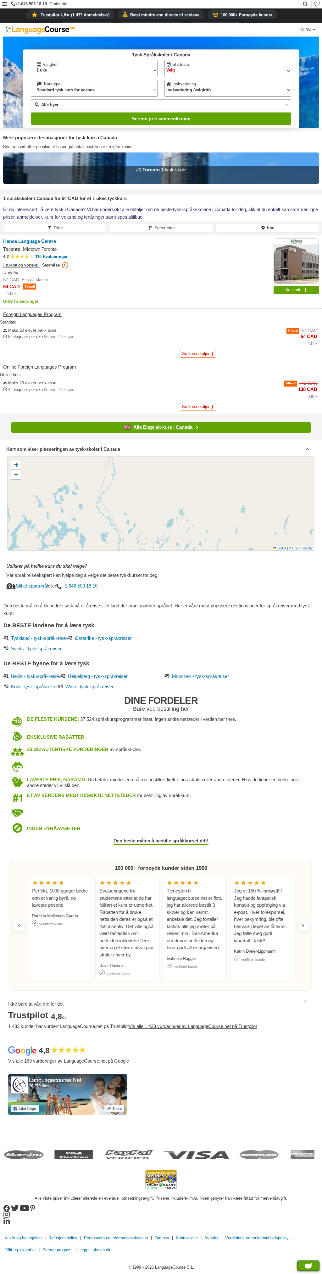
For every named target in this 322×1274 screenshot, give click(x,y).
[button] (4, 4)
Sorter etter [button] (164, 228)
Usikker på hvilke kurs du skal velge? (46, 566)
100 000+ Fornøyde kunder (246, 15)
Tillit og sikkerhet (20, 1250)
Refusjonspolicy (62, 1238)
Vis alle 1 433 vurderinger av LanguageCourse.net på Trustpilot (193, 1026)
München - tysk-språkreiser (200, 676)
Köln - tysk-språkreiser (34, 686)
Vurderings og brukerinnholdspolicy (257, 1238)
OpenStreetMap (302, 548)
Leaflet (281, 548)
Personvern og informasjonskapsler (116, 1238)
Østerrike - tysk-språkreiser (103, 638)
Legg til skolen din (94, 1250)
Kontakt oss (187, 1238)
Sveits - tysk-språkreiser (36, 648)
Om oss (162, 1238)
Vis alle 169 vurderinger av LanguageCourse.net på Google (68, 1061)
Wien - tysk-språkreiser (89, 686)
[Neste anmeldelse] (303, 926)
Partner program (57, 1250)
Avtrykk (211, 1238)
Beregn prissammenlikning (161, 118)
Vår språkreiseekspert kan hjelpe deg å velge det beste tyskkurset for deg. (82, 575)
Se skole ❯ (296, 289)
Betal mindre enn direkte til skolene (164, 15)
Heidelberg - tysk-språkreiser (98, 676)
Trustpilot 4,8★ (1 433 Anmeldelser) (75, 15)
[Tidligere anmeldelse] (19, 926)
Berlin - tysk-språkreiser (35, 676)
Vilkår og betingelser (23, 1238)
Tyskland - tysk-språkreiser (39, 638)
